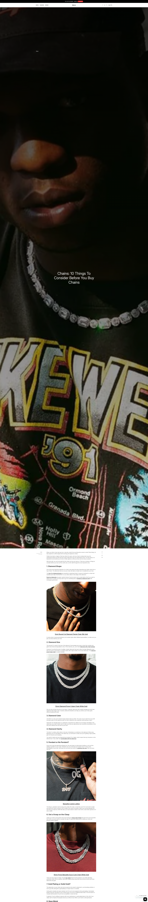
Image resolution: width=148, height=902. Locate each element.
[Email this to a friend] (102, 557)
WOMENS (42, 5)
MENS (37, 5)
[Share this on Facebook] (102, 553)
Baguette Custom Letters (71, 804)
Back (37, 51)
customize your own (82, 748)
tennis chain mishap (76, 817)
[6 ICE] (74, 5)
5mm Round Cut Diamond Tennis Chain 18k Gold (71, 634)
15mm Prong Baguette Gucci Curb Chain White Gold (71, 875)
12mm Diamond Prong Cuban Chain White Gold (71, 706)
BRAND (46, 5)
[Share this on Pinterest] (102, 555)
